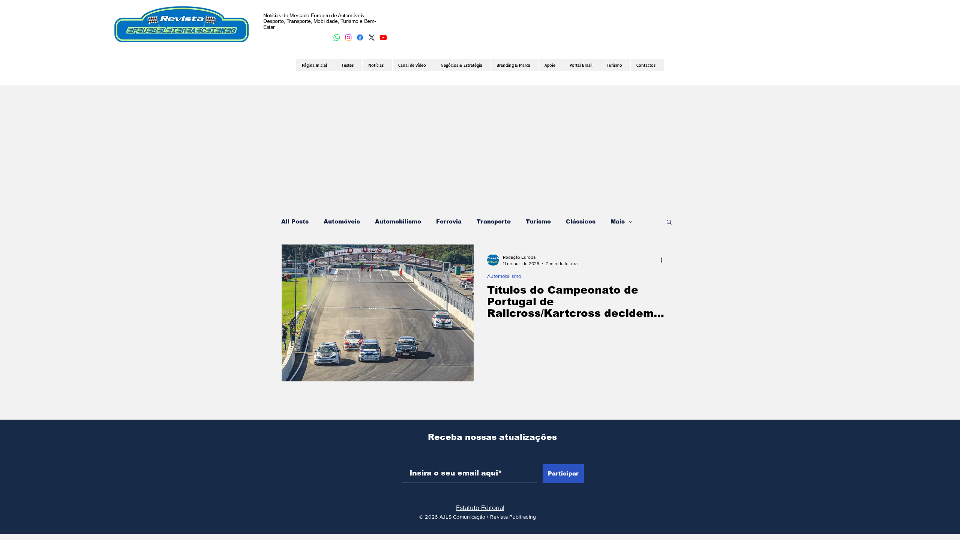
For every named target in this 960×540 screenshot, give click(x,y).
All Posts (295, 221)
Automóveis (342, 221)
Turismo (538, 221)
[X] (372, 37)
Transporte (494, 221)
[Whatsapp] (337, 37)
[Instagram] (348, 37)
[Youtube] (383, 37)
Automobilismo (398, 221)
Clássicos (581, 221)
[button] (669, 222)
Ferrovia (449, 221)
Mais (617, 221)
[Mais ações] (663, 259)
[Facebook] (360, 37)
